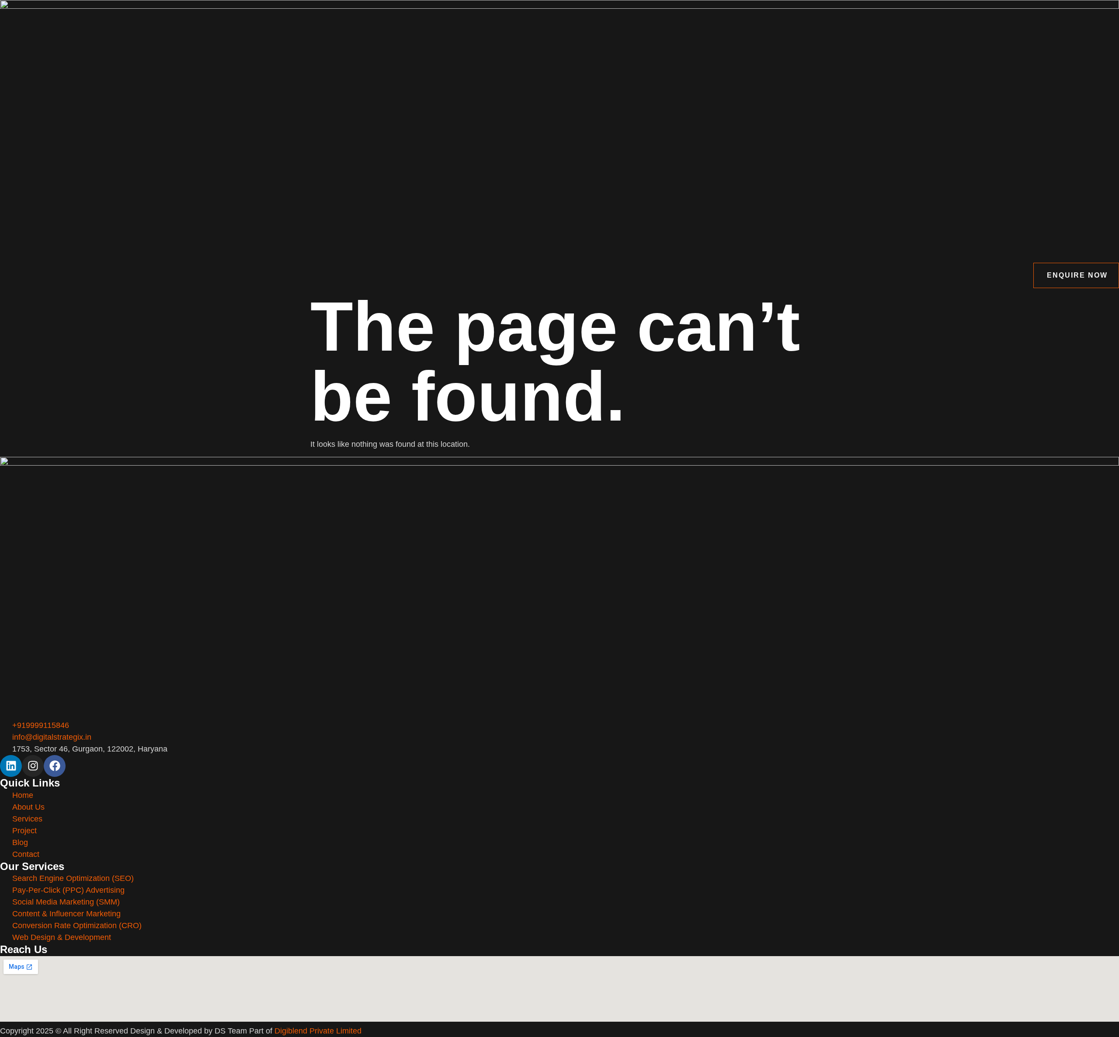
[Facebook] (55, 766)
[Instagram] (33, 766)
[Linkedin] (11, 766)
